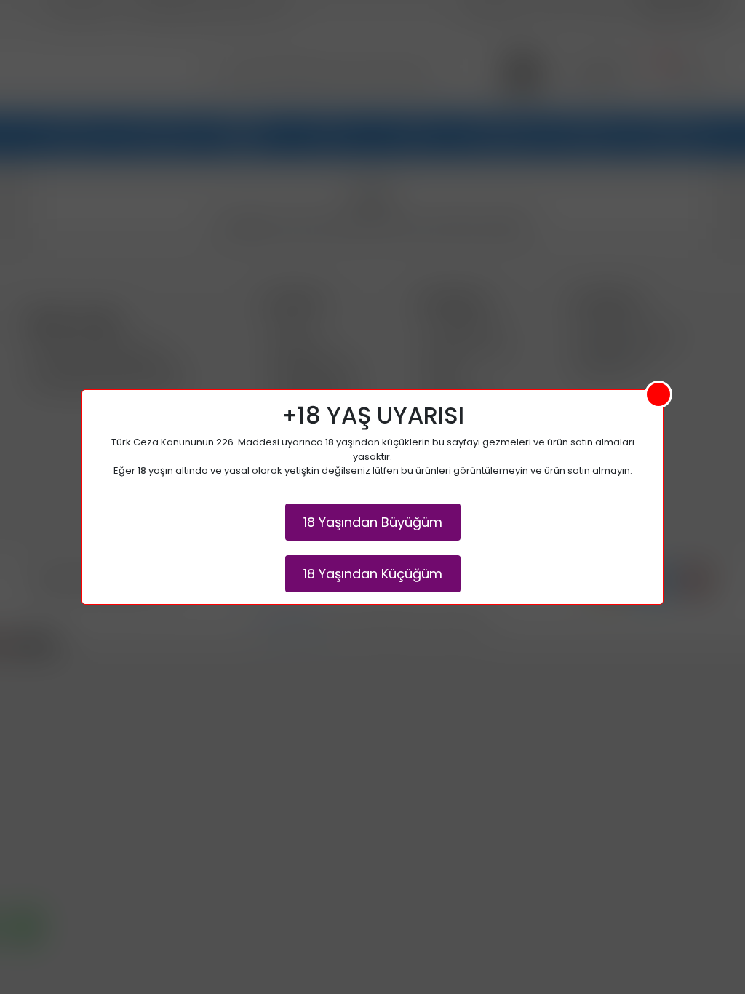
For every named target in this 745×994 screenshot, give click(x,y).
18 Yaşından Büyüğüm (372, 522)
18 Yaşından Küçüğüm (372, 574)
